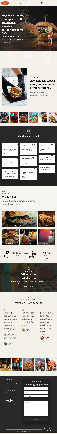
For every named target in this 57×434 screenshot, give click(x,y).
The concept (31, 3)
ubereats (47, 260)
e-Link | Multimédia (28, 431)
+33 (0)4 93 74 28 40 (20, 259)
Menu (24, 2)
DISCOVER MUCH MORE (28, 183)
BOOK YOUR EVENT (28, 286)
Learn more (32, 99)
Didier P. (27, 330)
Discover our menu (7, 42)
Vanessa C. (47, 338)
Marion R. (9, 344)
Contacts (37, 3)
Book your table (52, 3)
